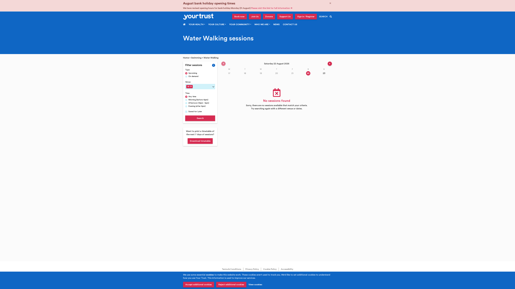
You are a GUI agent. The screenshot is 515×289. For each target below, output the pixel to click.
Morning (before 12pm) (198, 100)
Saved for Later (195, 112)
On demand (193, 76)
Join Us (255, 17)
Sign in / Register (305, 17)
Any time (192, 97)
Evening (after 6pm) (197, 106)
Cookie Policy (270, 269)
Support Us (285, 17)
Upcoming (192, 73)
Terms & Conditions (231, 269)
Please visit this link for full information (270, 8)
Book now (239, 17)
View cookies (255, 285)
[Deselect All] (191, 86)
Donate (269, 17)
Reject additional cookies (231, 285)
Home (186, 58)
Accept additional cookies (198, 285)
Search (200, 118)
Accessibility (287, 269)
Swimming (196, 58)
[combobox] (200, 86)
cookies (210, 275)
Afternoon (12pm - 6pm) (198, 103)
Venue (188, 82)
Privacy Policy (252, 269)
